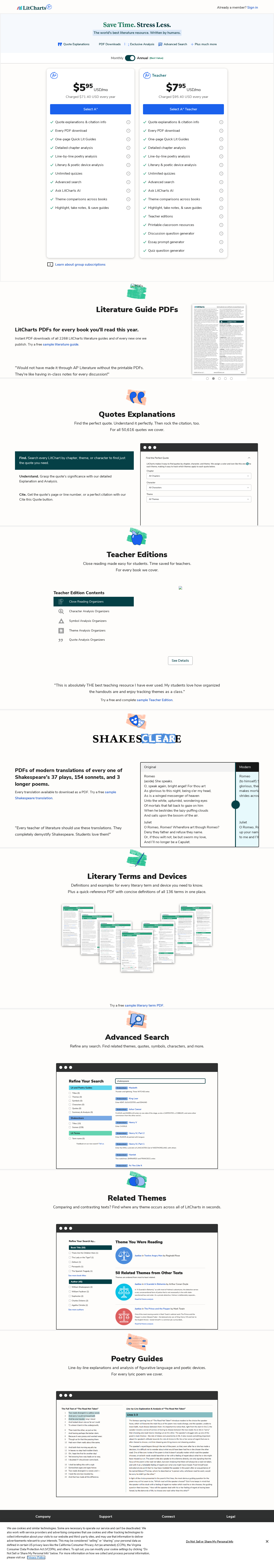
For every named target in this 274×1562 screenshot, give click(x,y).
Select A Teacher (183, 109)
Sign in (252, 7)
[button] (137, 58)
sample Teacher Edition (155, 700)
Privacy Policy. (36, 1557)
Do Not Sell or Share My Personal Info (209, 1542)
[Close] (267, 1541)
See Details (180, 660)
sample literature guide (60, 344)
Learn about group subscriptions (80, 264)
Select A (90, 109)
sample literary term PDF (144, 1005)
